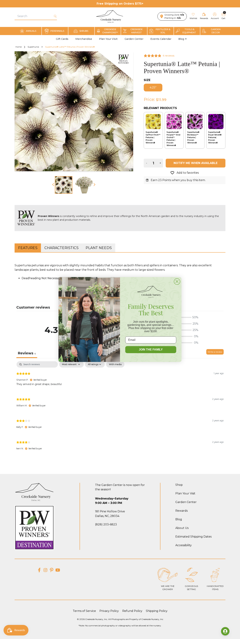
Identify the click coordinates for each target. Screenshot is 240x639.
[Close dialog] (177, 281)
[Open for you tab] (225, 631)
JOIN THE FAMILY (151, 349)
